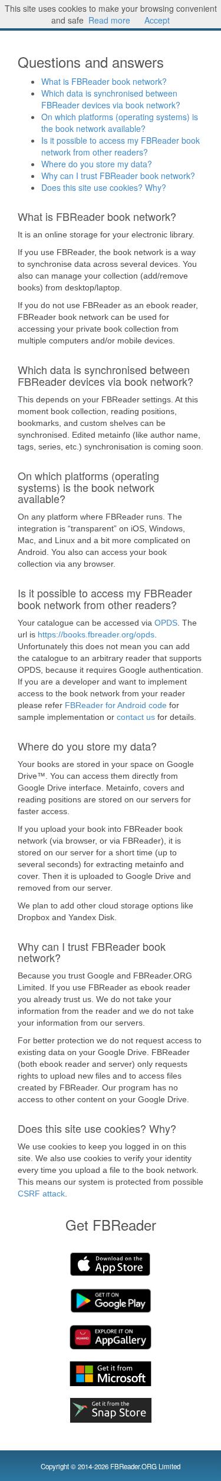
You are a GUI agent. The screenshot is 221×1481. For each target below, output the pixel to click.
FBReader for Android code (116, 705)
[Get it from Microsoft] (111, 1373)
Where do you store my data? (96, 164)
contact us (136, 717)
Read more (109, 20)
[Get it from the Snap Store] (110, 1410)
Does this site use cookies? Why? (103, 187)
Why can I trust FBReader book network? (118, 175)
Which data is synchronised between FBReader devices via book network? (110, 99)
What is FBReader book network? (104, 81)
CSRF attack (41, 1193)
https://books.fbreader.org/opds (96, 634)
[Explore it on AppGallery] (111, 1337)
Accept (157, 20)
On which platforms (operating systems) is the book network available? (119, 122)
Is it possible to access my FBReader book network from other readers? (120, 146)
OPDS (165, 622)
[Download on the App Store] (111, 1264)
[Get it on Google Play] (111, 1300)
